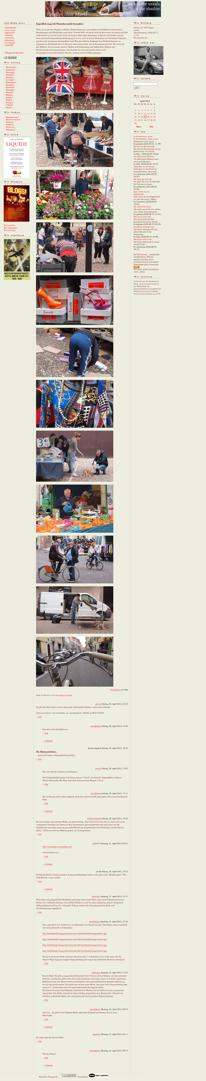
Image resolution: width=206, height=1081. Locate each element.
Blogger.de (53, 1076)
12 (145, 113)
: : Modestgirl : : (11, 67)
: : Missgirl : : (9, 92)
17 (139, 116)
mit (146, 37)
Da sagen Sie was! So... (143, 179)
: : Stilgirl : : (9, 99)
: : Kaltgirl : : (9, 97)
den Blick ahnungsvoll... (144, 226)
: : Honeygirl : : (10, 72)
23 (135, 120)
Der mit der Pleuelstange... (145, 146)
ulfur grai (96, 896)
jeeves (98, 703)
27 (148, 120)
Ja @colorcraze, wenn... (144, 136)
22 (154, 116)
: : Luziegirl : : (10, 79)
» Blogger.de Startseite (13, 52)
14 (151, 113)
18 (142, 116)
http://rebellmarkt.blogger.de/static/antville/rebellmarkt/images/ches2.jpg (74, 939)
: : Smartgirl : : (10, 74)
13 (148, 113)
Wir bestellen (9, 225)
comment (69, 695)
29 (154, 120)
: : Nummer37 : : (11, 129)
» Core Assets (10, 30)
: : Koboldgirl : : (11, 82)
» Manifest (8, 35)
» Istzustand (9, 40)
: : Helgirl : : (9, 107)
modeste (96, 1034)
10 (139, 113)
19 (145, 116)
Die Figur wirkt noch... (143, 239)
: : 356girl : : (9, 104)
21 (151, 116)
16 (135, 116)
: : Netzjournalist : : (12, 117)
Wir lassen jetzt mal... (143, 216)
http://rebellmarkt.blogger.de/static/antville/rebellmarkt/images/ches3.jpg (74, 945)
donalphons (115, 689)
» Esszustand (9, 42)
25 (142, 120)
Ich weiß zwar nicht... (143, 206)
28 (151, 120)
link (40, 716)
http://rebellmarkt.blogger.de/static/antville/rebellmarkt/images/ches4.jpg (74, 950)
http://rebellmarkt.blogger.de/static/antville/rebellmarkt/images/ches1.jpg (74, 933)
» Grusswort (9, 37)
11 (142, 113)
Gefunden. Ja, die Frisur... (144, 166)
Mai (151, 126)
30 (135, 123)
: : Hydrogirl (9, 87)
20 (148, 116)
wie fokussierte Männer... (144, 156)
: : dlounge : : (9, 122)
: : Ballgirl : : (9, 94)
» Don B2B (9, 45)
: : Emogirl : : (9, 102)
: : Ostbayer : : (10, 124)
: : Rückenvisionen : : (13, 119)
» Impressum (9, 32)
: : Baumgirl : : (10, 84)
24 (139, 120)
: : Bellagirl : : (10, 77)
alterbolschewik (94, 818)
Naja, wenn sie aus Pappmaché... (142, 193)
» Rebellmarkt (10, 27)
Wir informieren (10, 227)
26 (145, 120)
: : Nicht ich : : (10, 127)
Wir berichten (10, 230)
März (138, 126)
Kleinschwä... (143, 254)
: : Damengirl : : (10, 69)
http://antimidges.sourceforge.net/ (57, 846)
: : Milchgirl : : (10, 89)
